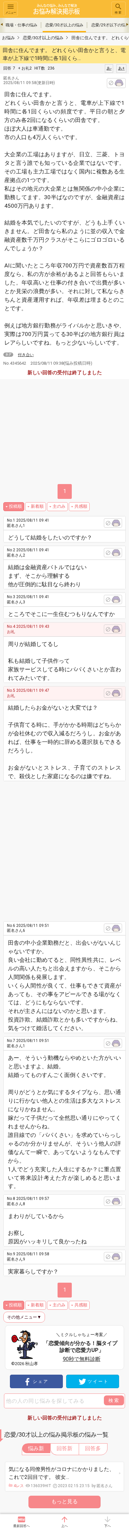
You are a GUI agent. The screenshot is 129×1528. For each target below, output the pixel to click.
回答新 (64, 1448)
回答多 (93, 1448)
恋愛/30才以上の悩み (64, 25)
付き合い (26, 354)
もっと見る (64, 1501)
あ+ (121, 68)
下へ (107, 1526)
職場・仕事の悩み (21, 25)
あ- (109, 68)
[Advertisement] (64, 848)
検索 (118, 12)
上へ (64, 1526)
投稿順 (15, 506)
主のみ (59, 506)
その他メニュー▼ (24, 1317)
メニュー (10, 12)
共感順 (80, 506)
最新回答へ (21, 1526)
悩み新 (36, 1448)
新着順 (37, 506)
